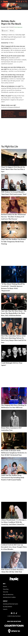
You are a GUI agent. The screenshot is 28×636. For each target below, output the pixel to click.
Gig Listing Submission (7, 606)
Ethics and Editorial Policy (8, 594)
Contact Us (5, 609)
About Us (5, 586)
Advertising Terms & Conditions (9, 597)
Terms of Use (5, 591)
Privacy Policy (6, 589)
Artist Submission (18, 27)
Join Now (22, 114)
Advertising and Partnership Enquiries (10, 603)
